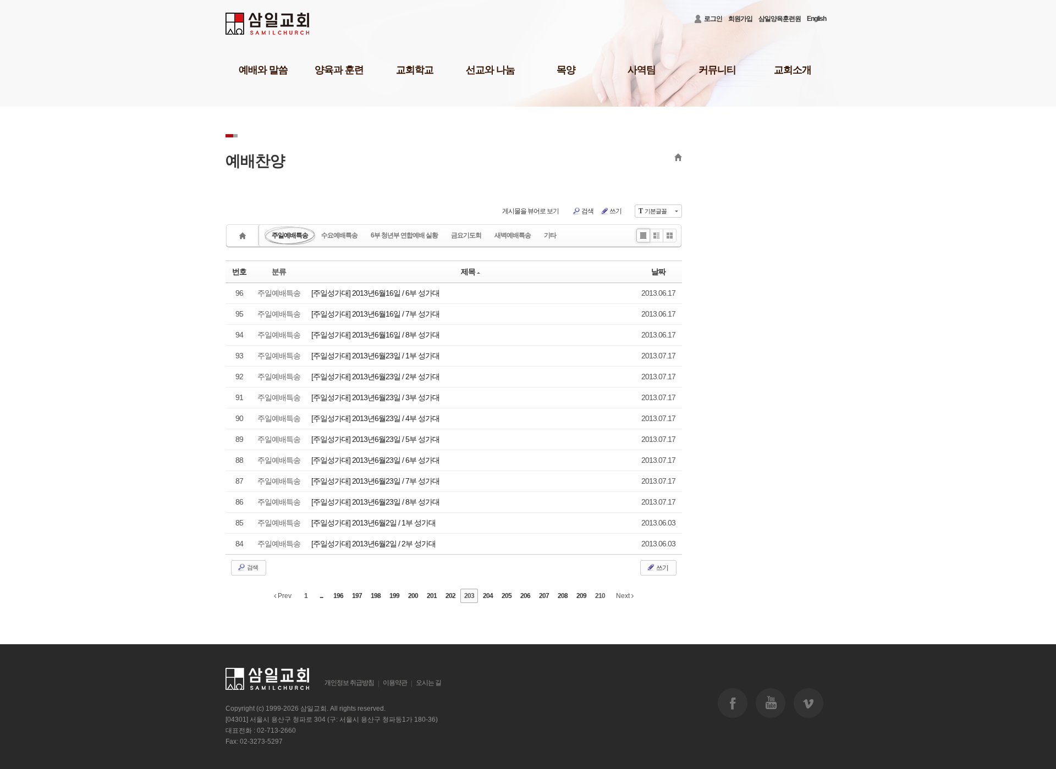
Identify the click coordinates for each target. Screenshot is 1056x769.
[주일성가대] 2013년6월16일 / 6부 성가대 (375, 293)
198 (376, 596)
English (816, 19)
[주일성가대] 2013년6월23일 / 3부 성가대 (375, 397)
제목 (468, 271)
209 (581, 596)
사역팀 (642, 69)
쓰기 (615, 211)
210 (600, 596)
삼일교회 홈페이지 (268, 24)
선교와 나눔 (490, 69)
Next (623, 596)
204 (488, 596)
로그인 (713, 19)
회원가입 (740, 19)
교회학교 (414, 69)
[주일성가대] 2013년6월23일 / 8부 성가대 (375, 501)
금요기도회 (466, 235)
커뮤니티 (717, 69)
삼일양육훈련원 (779, 19)
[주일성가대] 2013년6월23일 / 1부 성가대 (375, 355)
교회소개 (792, 69)
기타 (550, 235)
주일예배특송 (290, 235)
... (321, 596)
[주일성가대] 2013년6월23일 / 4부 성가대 (375, 418)
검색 (587, 211)
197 (357, 596)
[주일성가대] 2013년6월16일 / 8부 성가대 (375, 334)
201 (432, 596)
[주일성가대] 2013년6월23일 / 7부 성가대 (375, 481)
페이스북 (732, 703)
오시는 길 (428, 683)
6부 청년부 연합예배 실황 (404, 235)
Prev (284, 596)
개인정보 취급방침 (349, 683)
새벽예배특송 (512, 235)
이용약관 (395, 683)
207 (544, 596)
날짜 (658, 271)
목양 (566, 69)
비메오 (808, 703)
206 (525, 596)
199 (394, 596)
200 (413, 596)
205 (507, 596)
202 (450, 596)
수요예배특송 (339, 235)
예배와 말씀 (263, 69)
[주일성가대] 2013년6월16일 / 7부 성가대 (375, 313)
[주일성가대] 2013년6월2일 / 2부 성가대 (373, 543)
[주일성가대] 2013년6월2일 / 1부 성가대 (373, 522)
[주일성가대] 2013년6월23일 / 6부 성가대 (375, 460)
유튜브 (770, 703)
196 (338, 596)
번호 (239, 271)
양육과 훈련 (339, 69)
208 (563, 596)
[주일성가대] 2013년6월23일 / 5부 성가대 (375, 439)
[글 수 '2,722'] (244, 235)
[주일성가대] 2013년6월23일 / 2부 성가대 (375, 376)
